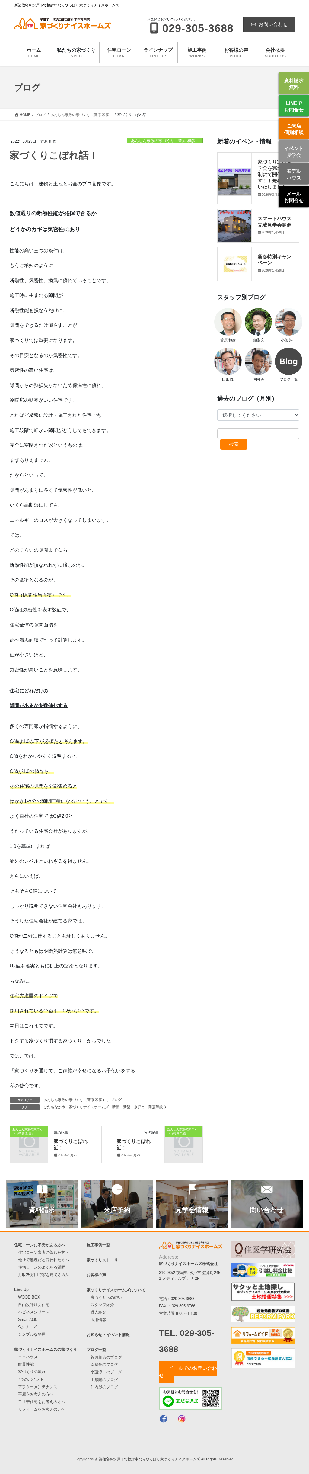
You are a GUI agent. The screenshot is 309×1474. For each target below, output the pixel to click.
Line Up (21, 1289)
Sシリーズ (27, 1327)
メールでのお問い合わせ (188, 1372)
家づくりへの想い (106, 1297)
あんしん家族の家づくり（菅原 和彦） (165, 140)
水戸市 (139, 1107)
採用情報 (98, 1320)
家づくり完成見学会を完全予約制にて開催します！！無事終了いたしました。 (274, 174)
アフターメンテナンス (37, 1387)
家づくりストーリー (104, 1260)
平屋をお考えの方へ (35, 1394)
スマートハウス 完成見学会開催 (277, 221)
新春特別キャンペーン (274, 259)
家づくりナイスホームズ (89, 1107)
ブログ (116, 1100)
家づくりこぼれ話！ (71, 1144)
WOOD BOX (29, 1297)
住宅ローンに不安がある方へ (39, 1245)
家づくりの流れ (32, 1371)
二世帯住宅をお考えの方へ (41, 1401)
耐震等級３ (157, 1107)
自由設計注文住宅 (33, 1304)
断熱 (115, 1107)
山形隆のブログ (104, 1379)
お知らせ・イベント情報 (108, 1334)
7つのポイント (31, 1379)
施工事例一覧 (98, 1245)
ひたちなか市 (54, 1107)
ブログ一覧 (96, 1349)
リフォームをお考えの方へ (41, 1409)
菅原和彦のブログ (106, 1357)
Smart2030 (27, 1319)
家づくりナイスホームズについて (116, 1290)
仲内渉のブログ (104, 1387)
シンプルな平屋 (32, 1334)
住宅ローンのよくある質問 (41, 1267)
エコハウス (28, 1357)
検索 (234, 444)
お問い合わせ (273, 24)
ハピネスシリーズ (33, 1312)
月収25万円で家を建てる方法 (43, 1275)
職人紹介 (98, 1312)
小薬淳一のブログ (106, 1372)
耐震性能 (26, 1364)
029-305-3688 (182, 1298)
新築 (126, 1107)
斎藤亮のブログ (104, 1364)
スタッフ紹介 (102, 1304)
